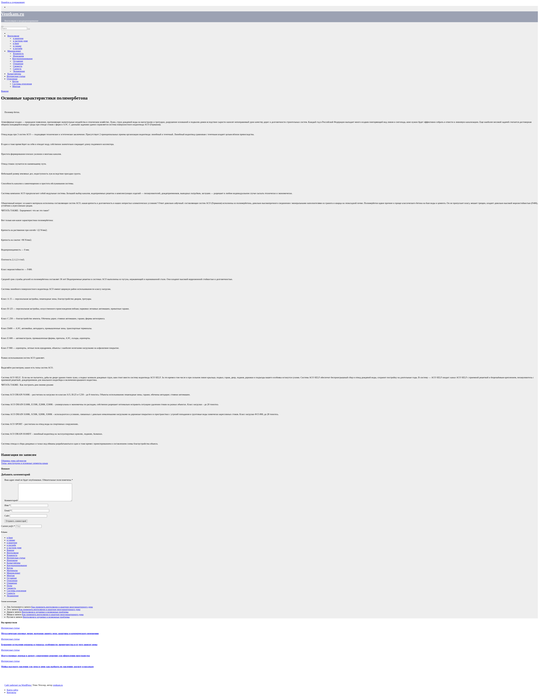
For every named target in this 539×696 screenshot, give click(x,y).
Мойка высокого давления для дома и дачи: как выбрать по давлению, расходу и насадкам (47, 666)
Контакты (11, 692)
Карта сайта (12, 690)
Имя (7, 505)
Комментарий (11, 500)
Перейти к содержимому (13, 2)
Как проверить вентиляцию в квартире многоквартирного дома (62, 607)
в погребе (11, 545)
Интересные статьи (16, 76)
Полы (9, 585)
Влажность (12, 555)
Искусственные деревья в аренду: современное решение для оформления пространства (45, 655)
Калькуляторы (13, 563)
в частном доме (14, 548)
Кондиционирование (22, 58)
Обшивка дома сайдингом (13, 461)
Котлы (15, 81)
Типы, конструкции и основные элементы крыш (24, 463)
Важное (5, 91)
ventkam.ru (58, 685)
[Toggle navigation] (2, 26)
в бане (10, 537)
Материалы (12, 570)
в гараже (11, 540)
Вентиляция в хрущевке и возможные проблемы (45, 612)
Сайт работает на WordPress (18, 685)
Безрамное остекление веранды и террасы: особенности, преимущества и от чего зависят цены (49, 644)
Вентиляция (12, 553)
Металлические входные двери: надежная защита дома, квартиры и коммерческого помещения (50, 633)
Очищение (12, 583)
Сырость (11, 593)
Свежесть (11, 588)
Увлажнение (13, 596)
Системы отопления (22, 84)
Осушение (12, 578)
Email (7, 510)
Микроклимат (13, 573)
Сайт (6, 516)
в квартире (12, 542)
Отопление (12, 79)
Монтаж (16, 86)
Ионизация (12, 560)
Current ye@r (8, 526)
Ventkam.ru (12, 13)
